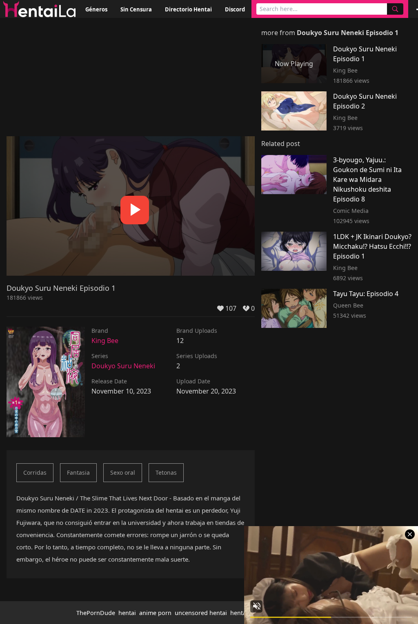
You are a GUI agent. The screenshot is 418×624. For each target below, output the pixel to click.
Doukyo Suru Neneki (123, 365)
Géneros (96, 9)
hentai (127, 613)
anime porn (155, 613)
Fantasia (78, 472)
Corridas (35, 472)
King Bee (104, 340)
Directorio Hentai (188, 9)
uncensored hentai (201, 613)
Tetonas (166, 472)
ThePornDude (95, 613)
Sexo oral (122, 472)
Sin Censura (136, 9)
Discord (235, 9)
